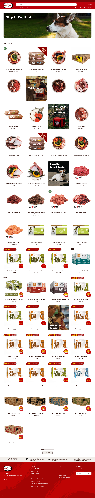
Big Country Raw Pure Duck (14, 356)
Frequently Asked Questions (64, 477)
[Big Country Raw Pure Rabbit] (14, 372)
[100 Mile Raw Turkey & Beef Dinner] (14, 171)
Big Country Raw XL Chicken (58, 413)
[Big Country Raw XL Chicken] (58, 401)
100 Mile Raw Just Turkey (14, 155)
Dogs (17, 7)
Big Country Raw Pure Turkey (36, 385)
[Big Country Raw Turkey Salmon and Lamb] (81, 372)
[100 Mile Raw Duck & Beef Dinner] (58, 57)
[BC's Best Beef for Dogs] (36, 230)
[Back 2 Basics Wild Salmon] (14, 230)
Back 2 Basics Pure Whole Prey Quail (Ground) (36, 213)
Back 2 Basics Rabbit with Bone (58, 212)
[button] (91, 4)
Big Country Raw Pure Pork (81, 356)
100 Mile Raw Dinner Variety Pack (36, 69)
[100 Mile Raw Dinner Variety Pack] (36, 57)
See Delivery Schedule (39, 486)
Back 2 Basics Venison (81, 212)
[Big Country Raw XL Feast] (81, 401)
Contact (60, 481)
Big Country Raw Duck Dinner (58, 270)
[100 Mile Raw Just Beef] (14, 86)
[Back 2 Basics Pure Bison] (14, 200)
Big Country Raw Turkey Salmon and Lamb (81, 385)
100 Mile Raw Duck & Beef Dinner (58, 69)
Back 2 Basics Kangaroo (81, 183)
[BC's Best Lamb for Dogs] (81, 230)
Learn (26, 7)
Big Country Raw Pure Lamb (58, 356)
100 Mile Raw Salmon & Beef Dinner (81, 155)
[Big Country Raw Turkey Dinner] (58, 372)
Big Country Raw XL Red (13, 442)
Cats (21, 7)
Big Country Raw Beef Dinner (13, 270)
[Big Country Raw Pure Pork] (81, 344)
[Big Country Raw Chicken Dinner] (36, 258)
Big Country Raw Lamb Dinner (81, 299)
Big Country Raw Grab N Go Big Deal (81, 270)
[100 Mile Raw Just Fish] (36, 114)
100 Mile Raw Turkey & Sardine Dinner (36, 183)
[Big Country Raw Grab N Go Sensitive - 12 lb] (58, 287)
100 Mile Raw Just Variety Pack (36, 155)
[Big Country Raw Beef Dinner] (14, 258)
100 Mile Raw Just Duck (81, 98)
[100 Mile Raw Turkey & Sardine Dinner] (36, 171)
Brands (81, 7)
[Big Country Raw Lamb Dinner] (81, 287)
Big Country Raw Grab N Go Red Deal (36, 299)
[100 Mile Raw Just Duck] (81, 86)
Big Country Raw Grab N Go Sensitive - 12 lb (59, 299)
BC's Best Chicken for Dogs (59, 242)
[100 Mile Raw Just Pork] (81, 114)
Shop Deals (52, 0)
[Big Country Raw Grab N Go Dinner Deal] (14, 287)
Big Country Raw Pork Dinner (13, 328)
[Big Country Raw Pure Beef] (36, 315)
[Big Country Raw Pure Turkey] (36, 372)
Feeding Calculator (87, 7)
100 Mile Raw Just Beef (14, 98)
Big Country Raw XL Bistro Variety (36, 413)
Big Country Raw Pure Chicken (81, 328)
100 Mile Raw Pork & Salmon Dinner (59, 155)
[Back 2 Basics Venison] (81, 200)
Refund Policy (61, 479)
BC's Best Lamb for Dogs (81, 242)
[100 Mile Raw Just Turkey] (14, 143)
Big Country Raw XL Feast (81, 413)
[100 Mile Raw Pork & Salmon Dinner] (58, 143)
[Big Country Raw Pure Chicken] (81, 315)
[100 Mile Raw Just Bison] (58, 86)
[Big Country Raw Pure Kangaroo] (36, 344)
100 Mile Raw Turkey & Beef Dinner (14, 183)
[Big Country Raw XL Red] (14, 430)
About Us (60, 473)
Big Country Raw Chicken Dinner (36, 270)
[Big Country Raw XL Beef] (14, 401)
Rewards (77, 7)
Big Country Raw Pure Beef (36, 328)
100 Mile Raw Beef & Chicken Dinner (14, 69)
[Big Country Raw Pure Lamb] (58, 344)
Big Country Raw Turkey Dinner (59, 385)
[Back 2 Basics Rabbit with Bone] (58, 200)
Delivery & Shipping (62, 484)
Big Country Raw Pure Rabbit (14, 385)
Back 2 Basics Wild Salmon (14, 242)
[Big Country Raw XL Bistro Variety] (36, 401)
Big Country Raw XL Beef (14, 413)
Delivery (72, 7)
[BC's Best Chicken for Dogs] (58, 230)
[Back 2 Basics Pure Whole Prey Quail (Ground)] (36, 200)
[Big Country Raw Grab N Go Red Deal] (36, 287)
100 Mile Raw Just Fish (36, 126)
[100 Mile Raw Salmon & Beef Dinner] (81, 143)
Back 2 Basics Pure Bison (14, 212)
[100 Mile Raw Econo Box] (81, 57)
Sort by (5, 43)
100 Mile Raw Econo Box (81, 69)
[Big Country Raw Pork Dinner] (14, 315)
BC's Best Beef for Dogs (36, 242)
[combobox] (46, 4)
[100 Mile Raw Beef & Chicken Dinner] (14, 57)
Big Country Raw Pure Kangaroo (36, 356)
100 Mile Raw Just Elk (14, 126)
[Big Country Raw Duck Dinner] (58, 258)
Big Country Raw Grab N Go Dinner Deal (14, 299)
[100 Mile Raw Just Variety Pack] (36, 143)
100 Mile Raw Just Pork (81, 126)
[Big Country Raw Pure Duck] (14, 344)
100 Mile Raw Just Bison (58, 98)
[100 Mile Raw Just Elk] (14, 114)
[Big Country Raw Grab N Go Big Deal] (81, 258)
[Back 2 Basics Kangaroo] (81, 171)
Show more (47, 452)
